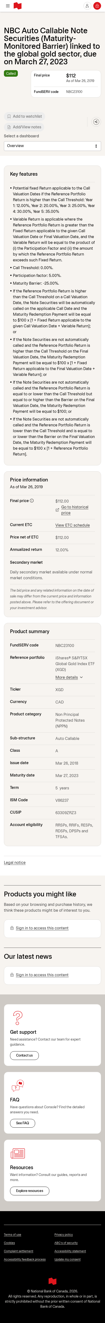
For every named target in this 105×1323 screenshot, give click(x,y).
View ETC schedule (72, 525)
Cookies (9, 1243)
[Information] (32, 501)
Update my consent (67, 1259)
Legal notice (15, 863)
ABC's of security (66, 1243)
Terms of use (12, 1234)
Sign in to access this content (42, 928)
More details (66, 677)
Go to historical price (74, 510)
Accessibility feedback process (25, 1259)
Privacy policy (63, 1234)
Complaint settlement (18, 1251)
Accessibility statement (70, 1251)
